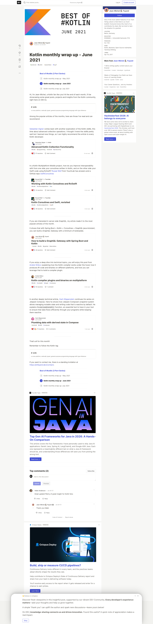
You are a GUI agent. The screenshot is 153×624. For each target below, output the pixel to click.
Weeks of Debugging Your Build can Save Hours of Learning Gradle (118, 77)
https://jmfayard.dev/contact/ (42, 365)
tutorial (34, 246)
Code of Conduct (57, 517)
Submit (37, 483)
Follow (119, 15)
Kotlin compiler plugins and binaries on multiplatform (59, 280)
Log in (118, 2)
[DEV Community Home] (19, 2)
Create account (129, 2)
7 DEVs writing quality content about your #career (118, 68)
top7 (55, 65)
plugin (46, 283)
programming (41, 149)
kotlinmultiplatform (42, 186)
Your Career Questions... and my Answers (118, 86)
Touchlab (47, 179)
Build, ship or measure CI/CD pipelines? (55, 565)
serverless (53, 246)
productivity (57, 149)
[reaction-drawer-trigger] (19, 46)
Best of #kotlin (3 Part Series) (52, 73)
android (33, 65)
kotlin (40, 65)
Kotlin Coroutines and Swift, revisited (50, 202)
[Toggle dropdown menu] (94, 392)
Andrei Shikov (35, 265)
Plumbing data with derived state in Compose (55, 322)
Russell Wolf (38, 179)
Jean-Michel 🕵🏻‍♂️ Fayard (42, 43)
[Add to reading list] (19, 60)
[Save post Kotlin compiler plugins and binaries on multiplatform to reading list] (92, 287)
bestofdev (47, 65)
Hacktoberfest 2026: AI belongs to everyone (116, 117)
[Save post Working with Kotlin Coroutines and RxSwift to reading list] (92, 190)
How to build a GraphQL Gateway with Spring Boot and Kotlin (59, 242)
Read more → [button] (35, 459)
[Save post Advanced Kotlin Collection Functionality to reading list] (92, 153)
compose (53, 283)
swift (51, 205)
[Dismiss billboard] (138, 595)
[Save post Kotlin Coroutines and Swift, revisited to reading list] (92, 209)
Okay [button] (25, 620)
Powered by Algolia (75, 2)
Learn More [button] (35, 591)
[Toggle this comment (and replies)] (31, 493)
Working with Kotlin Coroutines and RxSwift (54, 183)
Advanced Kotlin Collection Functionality (52, 147)
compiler (40, 283)
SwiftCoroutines (47, 174)
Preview (46, 483)
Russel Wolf (57, 171)
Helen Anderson (40, 490)
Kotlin (49, 142)
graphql (45, 246)
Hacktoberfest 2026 (111, 128)
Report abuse (69, 517)
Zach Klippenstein (66, 299)
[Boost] (19, 67)
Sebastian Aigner (37, 129)
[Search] (24, 2)
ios (51, 186)
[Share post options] (19, 73)
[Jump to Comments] (19, 53)
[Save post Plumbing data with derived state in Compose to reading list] (92, 329)
